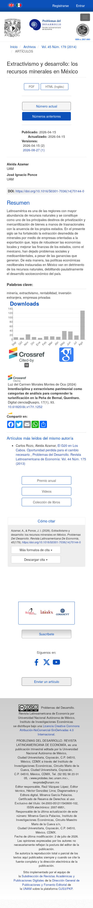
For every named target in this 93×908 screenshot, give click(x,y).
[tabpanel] (31, 612)
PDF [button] (32, 86)
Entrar (80, 5)
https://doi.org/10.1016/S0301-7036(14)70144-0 (50, 191)
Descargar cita (35, 559)
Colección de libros (46, 502)
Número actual (46, 106)
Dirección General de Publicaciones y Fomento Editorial (50, 882)
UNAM (27, 888)
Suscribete (46, 634)
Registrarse (60, 5)
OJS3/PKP (65, 888)
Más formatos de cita (35, 550)
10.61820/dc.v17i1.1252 (25, 406)
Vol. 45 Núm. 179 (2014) (59, 46)
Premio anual (46, 480)
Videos (46, 491)
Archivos (29, 46)
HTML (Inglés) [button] (54, 86)
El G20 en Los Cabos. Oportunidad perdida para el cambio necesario (47, 450)
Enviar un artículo (46, 681)
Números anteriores (46, 116)
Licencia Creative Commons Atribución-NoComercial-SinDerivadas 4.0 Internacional (50, 730)
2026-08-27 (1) (34, 150)
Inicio (14, 46)
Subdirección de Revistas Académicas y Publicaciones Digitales (44, 878)
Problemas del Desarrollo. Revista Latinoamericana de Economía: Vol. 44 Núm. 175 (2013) (51, 459)
